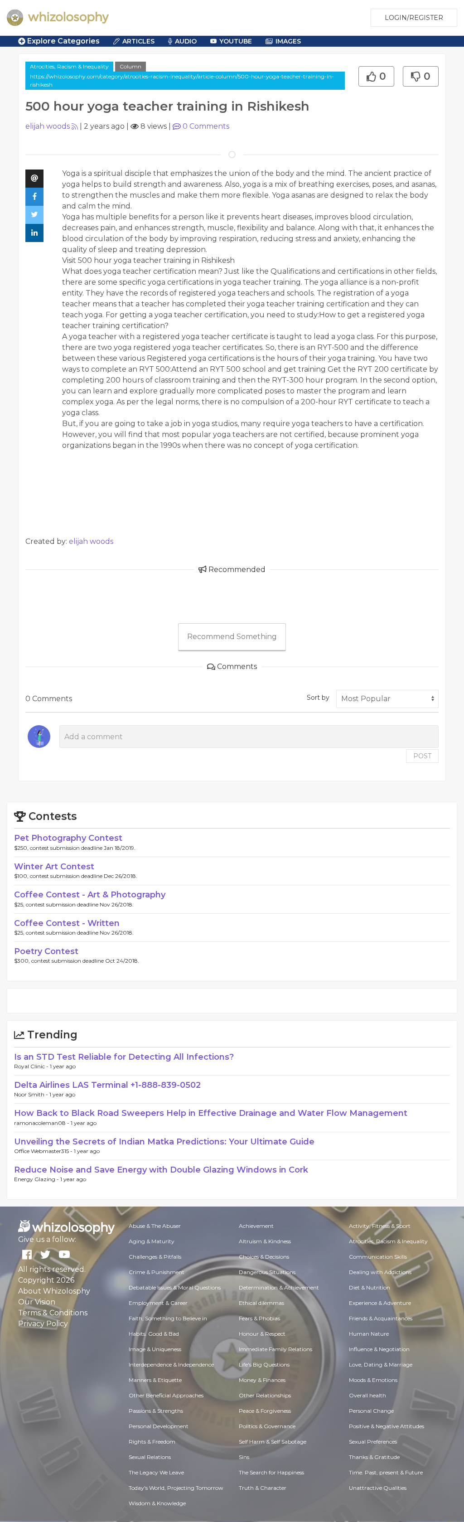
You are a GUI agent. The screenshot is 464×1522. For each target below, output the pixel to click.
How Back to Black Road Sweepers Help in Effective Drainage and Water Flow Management (210, 1113)
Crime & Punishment (156, 1272)
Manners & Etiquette (155, 1380)
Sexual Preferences (373, 1441)
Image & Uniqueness (155, 1349)
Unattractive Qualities (377, 1487)
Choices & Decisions (264, 1256)
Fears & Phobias (259, 1318)
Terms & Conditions (52, 1313)
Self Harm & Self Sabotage (272, 1441)
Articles (138, 41)
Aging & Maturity (151, 1241)
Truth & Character (262, 1487)
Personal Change (371, 1410)
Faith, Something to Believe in (168, 1318)
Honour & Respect (262, 1333)
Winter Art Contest (54, 867)
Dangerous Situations (267, 1272)
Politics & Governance (267, 1426)
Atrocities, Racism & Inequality (69, 66)
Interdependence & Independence (171, 1364)
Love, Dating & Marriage (380, 1364)
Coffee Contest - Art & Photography (89, 895)
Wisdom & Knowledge (157, 1503)
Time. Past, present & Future (386, 1472)
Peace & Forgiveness (265, 1410)
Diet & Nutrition (369, 1287)
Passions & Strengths (156, 1410)
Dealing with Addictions (380, 1272)
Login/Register (414, 18)
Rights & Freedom (152, 1441)
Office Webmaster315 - (44, 1151)
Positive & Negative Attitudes (386, 1426)
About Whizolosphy (54, 1291)
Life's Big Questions (264, 1364)
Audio (186, 41)
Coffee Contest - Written (67, 923)
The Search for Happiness (271, 1472)
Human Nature (369, 1333)
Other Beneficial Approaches (166, 1395)
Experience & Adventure (380, 1302)
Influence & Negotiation (379, 1349)
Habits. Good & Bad (154, 1333)
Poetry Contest (46, 951)
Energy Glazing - (37, 1179)
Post (422, 756)
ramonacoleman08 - (42, 1123)
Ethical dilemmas (261, 1302)
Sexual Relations (150, 1457)
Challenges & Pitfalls (155, 1256)
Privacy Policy (43, 1323)
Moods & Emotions (373, 1380)
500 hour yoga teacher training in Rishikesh (156, 260)
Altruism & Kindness (265, 1241)
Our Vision (36, 1302)
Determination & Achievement (279, 1287)
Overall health (367, 1395)
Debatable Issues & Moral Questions (175, 1287)
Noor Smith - (31, 1094)
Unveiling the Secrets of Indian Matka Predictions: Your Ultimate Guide (164, 1142)
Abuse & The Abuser (155, 1225)
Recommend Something (232, 636)
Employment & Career (158, 1302)
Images (288, 41)
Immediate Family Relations (275, 1349)
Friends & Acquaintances (380, 1318)
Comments (206, 126)
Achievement (256, 1225)
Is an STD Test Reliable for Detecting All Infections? (124, 1057)
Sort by (318, 697)
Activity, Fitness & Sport (380, 1225)
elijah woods (47, 126)
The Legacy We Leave (156, 1472)
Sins (244, 1457)
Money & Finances (262, 1380)
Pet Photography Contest (68, 838)
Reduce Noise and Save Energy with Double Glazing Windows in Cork (161, 1170)
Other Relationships (265, 1395)
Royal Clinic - (32, 1066)
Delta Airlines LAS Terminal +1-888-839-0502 (107, 1085)
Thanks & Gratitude (374, 1457)
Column (130, 66)
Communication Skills (378, 1256)
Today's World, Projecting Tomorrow (176, 1487)
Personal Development (158, 1426)
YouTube (235, 41)
